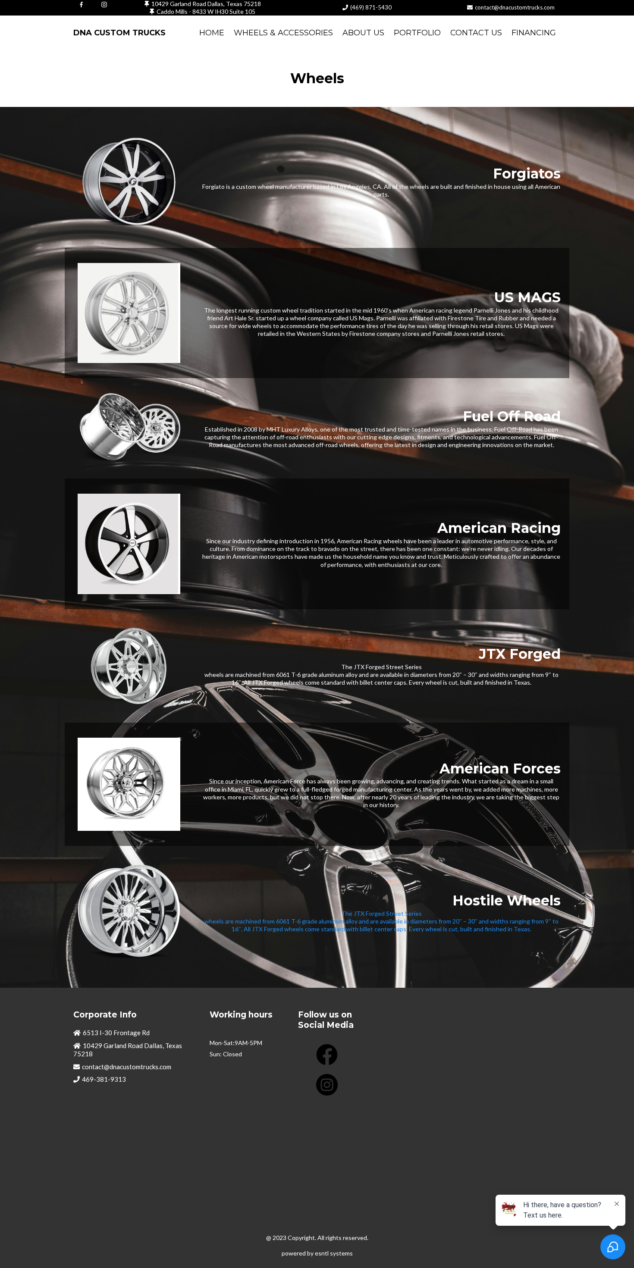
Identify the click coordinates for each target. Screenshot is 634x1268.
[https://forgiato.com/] (129, 181)
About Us (363, 33)
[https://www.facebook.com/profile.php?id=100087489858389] (81, 4)
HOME (211, 33)
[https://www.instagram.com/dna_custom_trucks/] (104, 4)
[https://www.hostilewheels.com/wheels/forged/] (129, 912)
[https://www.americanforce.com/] (129, 784)
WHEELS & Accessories (283, 33)
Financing (534, 33)
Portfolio (417, 33)
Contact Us (476, 33)
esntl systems (334, 1253)
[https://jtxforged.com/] (129, 666)
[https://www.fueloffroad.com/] (129, 428)
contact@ (487, 7)
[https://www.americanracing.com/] (129, 544)
